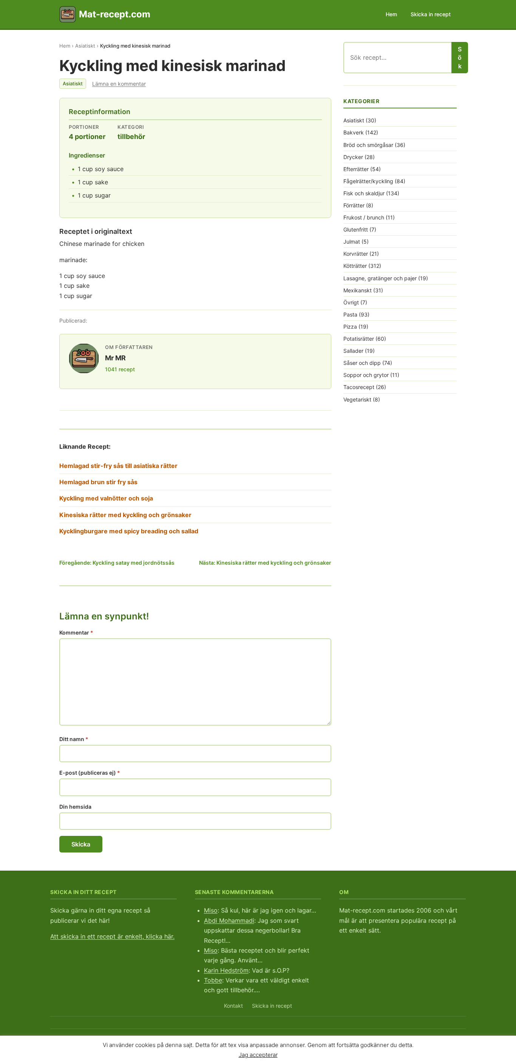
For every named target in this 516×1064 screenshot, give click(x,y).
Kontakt (233, 1005)
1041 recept (120, 369)
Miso (211, 910)
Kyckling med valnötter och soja (106, 498)
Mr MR (115, 358)
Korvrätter (355, 253)
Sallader (353, 350)
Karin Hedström (226, 970)
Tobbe (213, 980)
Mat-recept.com (114, 14)
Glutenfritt (355, 229)
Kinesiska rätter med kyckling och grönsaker (125, 515)
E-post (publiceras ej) (89, 772)
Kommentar (76, 632)
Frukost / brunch (363, 217)
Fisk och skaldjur (364, 193)
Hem (391, 14)
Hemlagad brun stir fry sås (98, 482)
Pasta (350, 314)
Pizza (350, 326)
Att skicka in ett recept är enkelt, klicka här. (112, 936)
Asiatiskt (85, 46)
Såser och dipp (362, 363)
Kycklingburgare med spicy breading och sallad (128, 531)
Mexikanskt (357, 290)
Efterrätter (356, 169)
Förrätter (354, 205)
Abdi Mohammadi (229, 920)
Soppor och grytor (366, 375)
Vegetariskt (357, 399)
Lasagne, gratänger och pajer (380, 278)
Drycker (353, 157)
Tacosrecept (358, 387)
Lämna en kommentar (119, 83)
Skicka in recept (431, 14)
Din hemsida (75, 806)
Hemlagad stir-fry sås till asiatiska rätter (118, 465)
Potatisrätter (358, 338)
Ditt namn (73, 739)
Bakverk (353, 132)
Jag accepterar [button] (258, 1054)
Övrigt (351, 302)
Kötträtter (355, 266)
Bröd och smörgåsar (368, 145)
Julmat (351, 241)
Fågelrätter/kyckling (368, 181)
